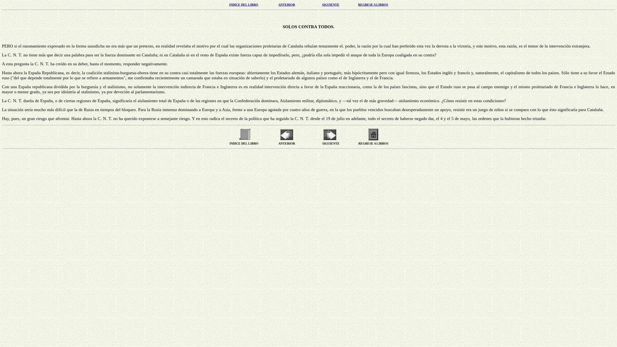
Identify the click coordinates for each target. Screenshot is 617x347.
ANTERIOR (286, 5)
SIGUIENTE (330, 5)
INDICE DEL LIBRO (243, 5)
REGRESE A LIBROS (373, 5)
